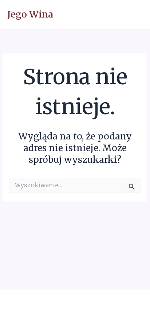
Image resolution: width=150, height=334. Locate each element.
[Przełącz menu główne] (134, 15)
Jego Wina (30, 14)
